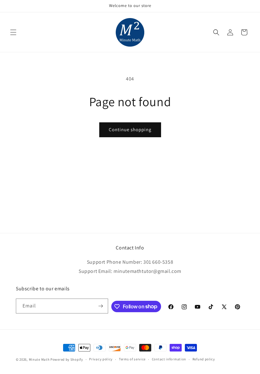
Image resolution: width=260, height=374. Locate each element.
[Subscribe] (101, 306)
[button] (13, 32)
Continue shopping (130, 129)
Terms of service (132, 359)
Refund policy (203, 359)
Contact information (169, 359)
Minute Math (39, 359)
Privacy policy (101, 359)
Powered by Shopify (66, 359)
